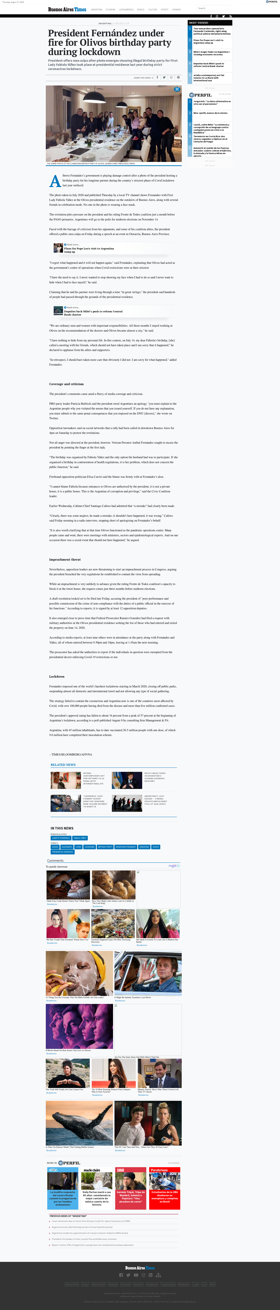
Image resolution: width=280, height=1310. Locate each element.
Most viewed (198, 22)
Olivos (55, 847)
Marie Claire (98, 1284)
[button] (177, 89)
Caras (85, 1284)
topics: (54, 843)
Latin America (126, 9)
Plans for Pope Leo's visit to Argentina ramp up (89, 250)
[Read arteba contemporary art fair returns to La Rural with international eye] (66, 773)
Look (195, 1284)
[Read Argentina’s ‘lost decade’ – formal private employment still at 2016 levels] (127, 796)
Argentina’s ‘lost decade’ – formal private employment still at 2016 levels (156, 800)
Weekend (183, 1284)
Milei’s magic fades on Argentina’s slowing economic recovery (155, 777)
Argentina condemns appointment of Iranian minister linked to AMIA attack (90, 1233)
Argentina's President (126, 847)
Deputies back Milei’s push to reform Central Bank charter (93, 313)
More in (52, 1163)
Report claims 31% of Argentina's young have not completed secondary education (93, 1244)
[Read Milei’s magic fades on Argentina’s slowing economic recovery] (127, 773)
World (140, 9)
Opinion (176, 9)
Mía (212, 1284)
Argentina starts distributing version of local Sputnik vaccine (82, 1227)
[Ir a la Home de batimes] (140, 1267)
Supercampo (168, 1284)
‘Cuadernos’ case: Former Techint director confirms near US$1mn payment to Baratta (95, 801)
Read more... (73, 244)
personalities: (59, 834)
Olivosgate (67, 847)
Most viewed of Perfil (210, 95)
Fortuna (126, 1284)
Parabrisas (152, 1284)
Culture (152, 9)
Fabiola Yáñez (80, 838)
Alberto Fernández (61, 838)
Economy (110, 9)
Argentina (96, 9)
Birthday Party (105, 847)
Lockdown (89, 847)
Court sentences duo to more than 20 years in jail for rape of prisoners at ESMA (91, 1221)
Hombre (138, 1284)
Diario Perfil (72, 1284)
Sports (164, 9)
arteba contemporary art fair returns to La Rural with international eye (94, 778)
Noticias (113, 1284)
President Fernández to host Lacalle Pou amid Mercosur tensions (84, 1238)
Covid (78, 847)
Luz (204, 1284)
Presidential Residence (62, 852)
